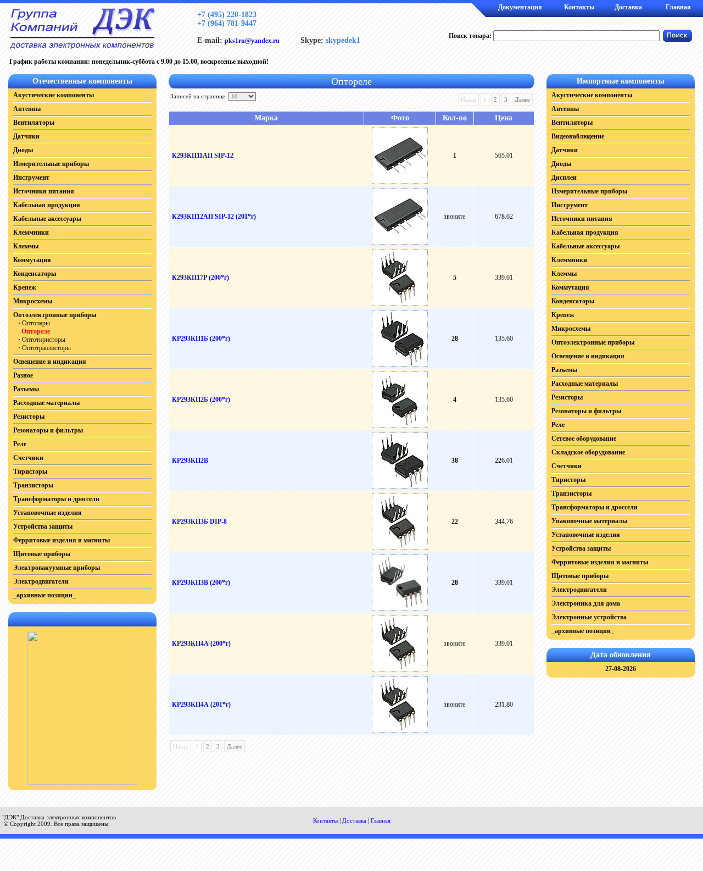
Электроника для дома (585, 603)
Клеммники (31, 232)
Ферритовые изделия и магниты (61, 540)
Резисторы (28, 416)
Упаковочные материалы (589, 521)
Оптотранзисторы (46, 348)
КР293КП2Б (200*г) (201, 399)
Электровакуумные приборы (56, 568)
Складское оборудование (588, 452)
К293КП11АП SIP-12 (202, 155)
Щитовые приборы (41, 554)
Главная (678, 7)
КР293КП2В (190, 460)
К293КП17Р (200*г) (200, 277)
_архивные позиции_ (44, 595)
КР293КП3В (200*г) (201, 582)
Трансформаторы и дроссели (56, 499)
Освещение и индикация (49, 361)
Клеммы (25, 246)
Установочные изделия (47, 513)
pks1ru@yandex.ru (252, 41)
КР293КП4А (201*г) (201, 704)
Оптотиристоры (43, 339)
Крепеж (24, 287)
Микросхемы (32, 301)
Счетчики (28, 458)
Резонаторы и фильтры (48, 430)
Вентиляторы (33, 122)
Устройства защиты (42, 526)
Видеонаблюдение (577, 136)
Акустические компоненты (53, 95)
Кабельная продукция (46, 205)
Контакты (579, 7)
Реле (19, 444)
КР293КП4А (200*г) (201, 643)
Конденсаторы (34, 274)
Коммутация (32, 260)
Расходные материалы (46, 403)
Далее (522, 99)
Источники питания (43, 191)
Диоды (23, 150)
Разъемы (26, 389)
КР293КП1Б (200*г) (201, 338)
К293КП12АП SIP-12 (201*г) (214, 216)
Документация (520, 7)
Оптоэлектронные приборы (54, 315)
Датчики (26, 136)
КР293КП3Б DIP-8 (199, 521)
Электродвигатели (41, 581)
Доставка (628, 7)
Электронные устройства (589, 617)
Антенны (27, 109)
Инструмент (31, 177)
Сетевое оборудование (583, 438)
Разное (23, 375)
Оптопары (36, 323)
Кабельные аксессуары (47, 219)
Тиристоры (30, 471)
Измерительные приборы (51, 164)
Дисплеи (564, 177)
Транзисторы (33, 485)
